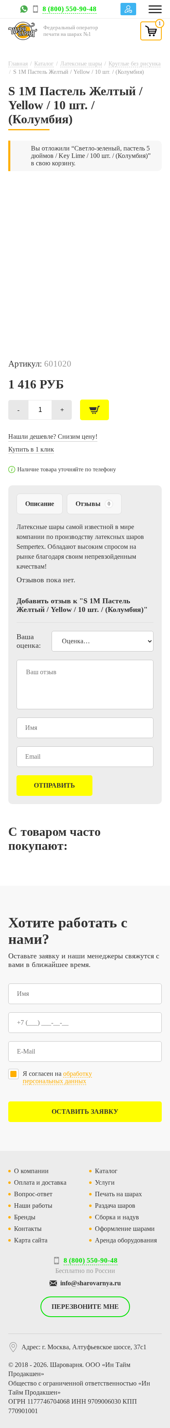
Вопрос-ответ (33, 1193)
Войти (128, 9)
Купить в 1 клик (31, 449)
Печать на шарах (118, 1193)
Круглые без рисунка (135, 64)
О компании (31, 1170)
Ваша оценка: (29, 641)
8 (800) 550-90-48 (69, 9)
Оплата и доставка (40, 1182)
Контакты (28, 1228)
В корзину (94, 410)
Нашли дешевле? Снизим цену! (52, 436)
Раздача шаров (115, 1205)
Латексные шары (81, 64)
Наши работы (33, 1205)
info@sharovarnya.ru (90, 1283)
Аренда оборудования (126, 1240)
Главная (18, 64)
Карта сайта (30, 1240)
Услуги (105, 1182)
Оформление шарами (125, 1228)
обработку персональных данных (57, 1077)
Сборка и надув (117, 1217)
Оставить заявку (85, 1111)
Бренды (24, 1217)
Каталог (44, 64)
